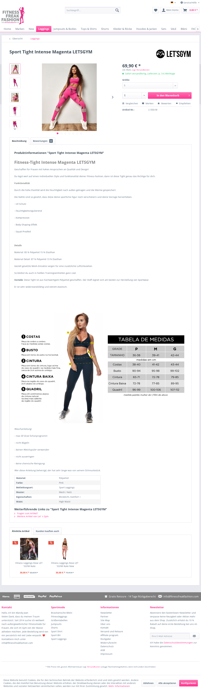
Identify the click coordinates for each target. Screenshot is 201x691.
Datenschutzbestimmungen (178, 642)
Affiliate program (109, 635)
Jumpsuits (56, 624)
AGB (102, 650)
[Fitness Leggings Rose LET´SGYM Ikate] (29, 549)
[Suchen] (117, 10)
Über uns (105, 624)
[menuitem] (92, 10)
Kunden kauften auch (47, 531)
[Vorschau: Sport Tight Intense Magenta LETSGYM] (14, 68)
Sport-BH (55, 635)
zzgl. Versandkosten (140, 69)
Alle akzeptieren (167, 683)
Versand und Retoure (111, 631)
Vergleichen (131, 103)
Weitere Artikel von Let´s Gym (32, 516)
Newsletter (106, 612)
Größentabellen (59, 620)
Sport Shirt (56, 631)
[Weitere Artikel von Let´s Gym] (173, 54)
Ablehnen (148, 683)
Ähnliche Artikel (20, 531)
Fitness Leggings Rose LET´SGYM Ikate (29, 564)
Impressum (106, 653)
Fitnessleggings (59, 616)
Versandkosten (93, 666)
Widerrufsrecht (108, 642)
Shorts (54, 627)
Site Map (105, 620)
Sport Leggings (59, 638)
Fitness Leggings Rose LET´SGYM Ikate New (64, 564)
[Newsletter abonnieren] (194, 636)
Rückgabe (105, 638)
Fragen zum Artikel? (27, 513)
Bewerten (166, 103)
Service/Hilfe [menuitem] (190, 2)
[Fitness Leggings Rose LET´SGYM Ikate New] (65, 549)
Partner (104, 616)
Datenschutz (107, 646)
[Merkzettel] (155, 10)
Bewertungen (42, 140)
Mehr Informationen (119, 686)
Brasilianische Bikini (61, 612)
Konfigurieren (188, 683)
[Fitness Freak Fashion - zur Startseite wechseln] (26, 15)
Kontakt (104, 627)
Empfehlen (185, 103)
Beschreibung (19, 140)
